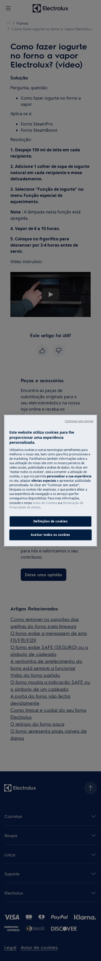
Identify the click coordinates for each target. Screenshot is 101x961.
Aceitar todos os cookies (50, 535)
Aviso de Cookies (45, 503)
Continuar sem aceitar (79, 421)
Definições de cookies (50, 521)
